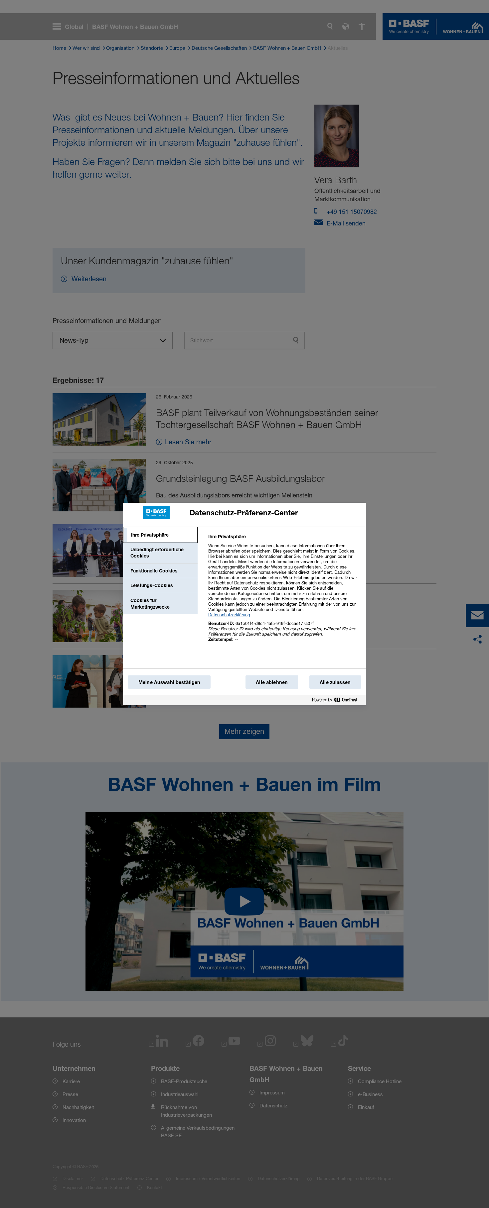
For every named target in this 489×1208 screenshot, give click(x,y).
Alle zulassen (335, 682)
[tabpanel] (284, 591)
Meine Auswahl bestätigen (169, 682)
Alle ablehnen (272, 682)
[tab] (160, 535)
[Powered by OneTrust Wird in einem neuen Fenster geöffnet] (337, 700)
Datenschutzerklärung (229, 614)
